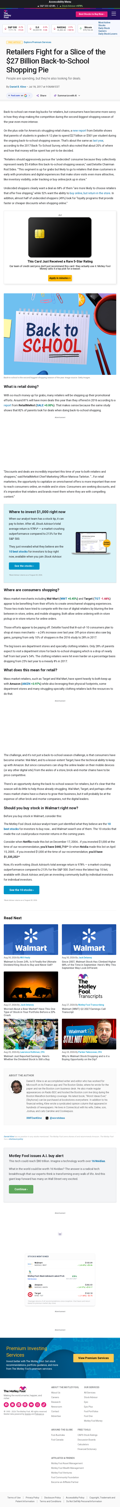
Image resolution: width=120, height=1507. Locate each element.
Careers (55, 1397)
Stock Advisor (91, 1397)
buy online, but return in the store (90, 193)
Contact (55, 1411)
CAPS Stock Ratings (88, 1435)
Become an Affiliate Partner (65, 1482)
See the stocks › (24, 565)
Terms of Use (14, 1497)
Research (56, 1402)
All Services (89, 1393)
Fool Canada (57, 1440)
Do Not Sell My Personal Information (84, 1501)
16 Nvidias (98, 1161)
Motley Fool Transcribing (91, 1005)
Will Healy (25, 957)
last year (98, 140)
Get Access (32, 1279)
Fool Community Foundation (65, 1477)
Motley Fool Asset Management (67, 1463)
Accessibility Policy (75, 1497)
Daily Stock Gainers (104, 29)
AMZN (26, 683)
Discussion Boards (87, 1440)
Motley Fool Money (93, 1421)
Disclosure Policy (52, 1497)
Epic (86, 1402)
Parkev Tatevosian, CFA (90, 1052)
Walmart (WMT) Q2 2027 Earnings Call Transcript (84, 1010)
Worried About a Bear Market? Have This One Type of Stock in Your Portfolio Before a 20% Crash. (29, 1012)
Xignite (28, 1414)
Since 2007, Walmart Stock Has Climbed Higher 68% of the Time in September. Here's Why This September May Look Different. (89, 964)
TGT (97, 598)
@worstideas (57, 1118)
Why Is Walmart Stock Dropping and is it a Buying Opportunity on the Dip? (86, 1058)
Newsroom (56, 1407)
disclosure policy (16, 1139)
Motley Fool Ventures (61, 1473)
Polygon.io (39, 1414)
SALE (40, 405)
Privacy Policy (32, 1497)
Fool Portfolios (91, 1411)
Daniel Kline (9, 1136)
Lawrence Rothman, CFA (32, 1052)
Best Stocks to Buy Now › (91, 14)
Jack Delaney (85, 957)
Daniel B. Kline (18, 86)
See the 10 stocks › (21, 890)
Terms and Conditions (50, 1501)
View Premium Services (93, 1358)
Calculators (83, 1444)
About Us (55, 1393)
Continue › (21, 1189)
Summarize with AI (67, 95)
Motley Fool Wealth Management (67, 1468)
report (7, 405)
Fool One (88, 1416)
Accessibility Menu (60, 1)
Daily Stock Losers (107, 34)
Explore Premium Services (37, 42)
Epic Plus (88, 1407)
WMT (63, 598)
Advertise (56, 1416)
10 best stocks (18, 551)
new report (79, 130)
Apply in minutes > (60, 278)
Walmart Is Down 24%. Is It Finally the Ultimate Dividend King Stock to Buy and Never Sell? (30, 963)
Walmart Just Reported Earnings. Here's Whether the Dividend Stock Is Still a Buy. (27, 1058)
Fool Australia (58, 1435)
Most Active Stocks (104, 24)
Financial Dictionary (87, 1449)
